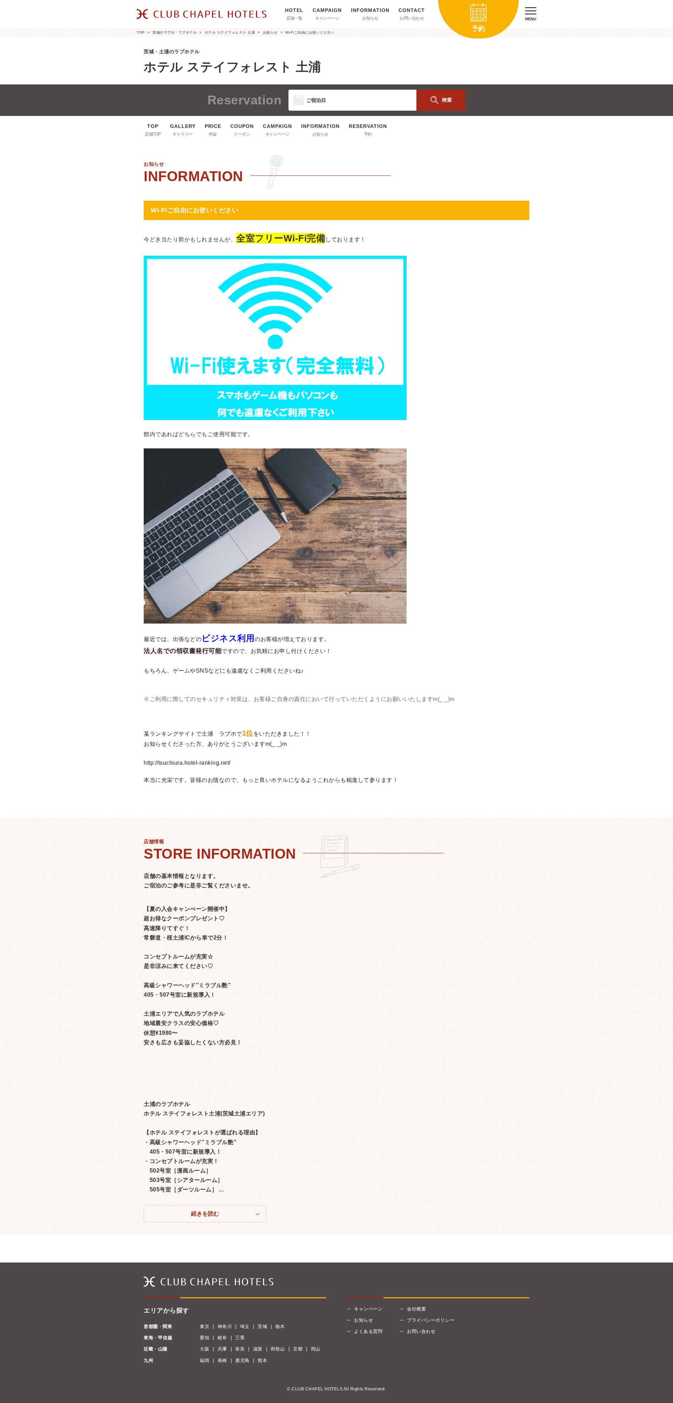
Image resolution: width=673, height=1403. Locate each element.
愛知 (204, 1337)
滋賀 (258, 1349)
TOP (141, 32)
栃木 (280, 1326)
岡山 (315, 1349)
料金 (213, 134)
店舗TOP (153, 134)
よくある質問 (368, 1331)
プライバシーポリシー (430, 1320)
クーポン (242, 134)
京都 (297, 1349)
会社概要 (416, 1309)
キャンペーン (327, 18)
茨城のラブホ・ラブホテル (174, 32)
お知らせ (370, 18)
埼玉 (245, 1326)
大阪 (204, 1349)
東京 (204, 1326)
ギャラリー (182, 134)
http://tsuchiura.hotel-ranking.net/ (187, 763)
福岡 (204, 1360)
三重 (240, 1337)
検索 (447, 100)
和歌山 (278, 1349)
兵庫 (222, 1349)
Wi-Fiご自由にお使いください (309, 32)
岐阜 (222, 1337)
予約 (368, 134)
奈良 (240, 1349)
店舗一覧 (294, 18)
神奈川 (225, 1326)
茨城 (262, 1326)
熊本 (262, 1360)
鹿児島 (242, 1360)
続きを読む (205, 1214)
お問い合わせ (412, 18)
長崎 (222, 1360)
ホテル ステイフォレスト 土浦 (230, 32)
